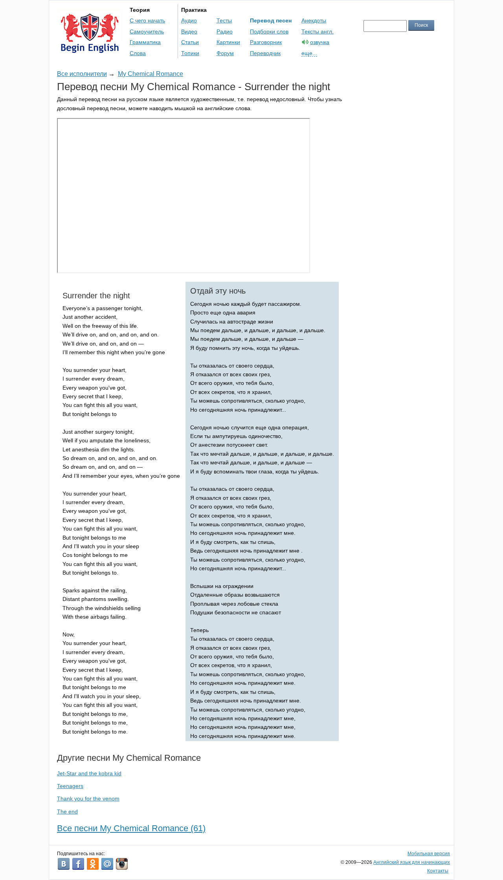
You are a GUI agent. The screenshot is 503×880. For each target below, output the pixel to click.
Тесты (224, 20)
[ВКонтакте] (64, 864)
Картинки (228, 42)
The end (67, 811)
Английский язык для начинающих (411, 862)
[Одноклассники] (93, 864)
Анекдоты (313, 20)
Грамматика (145, 42)
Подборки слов (269, 31)
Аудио (189, 20)
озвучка (319, 42)
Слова (138, 53)
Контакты (437, 871)
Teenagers (70, 786)
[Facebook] (78, 864)
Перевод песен (271, 20)
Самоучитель (147, 31)
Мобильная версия (429, 853)
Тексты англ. (317, 31)
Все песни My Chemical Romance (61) (131, 828)
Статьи (190, 42)
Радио (225, 31)
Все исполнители (82, 73)
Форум (225, 53)
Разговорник (266, 42)
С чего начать (147, 20)
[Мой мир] (107, 864)
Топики (190, 53)
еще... (309, 53)
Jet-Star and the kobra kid (89, 773)
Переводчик (265, 53)
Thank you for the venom (88, 798)
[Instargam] (122, 864)
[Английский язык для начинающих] (90, 49)
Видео (189, 31)
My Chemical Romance (150, 73)
